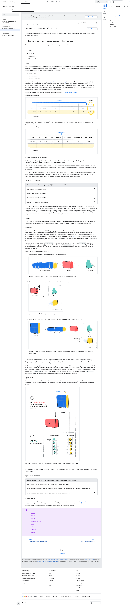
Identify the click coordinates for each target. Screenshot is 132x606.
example (33, 513)
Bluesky (51, 575)
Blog (50, 573)
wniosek (33, 518)
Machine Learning (8, 2)
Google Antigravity (80, 583)
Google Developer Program (28, 573)
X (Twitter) (51, 583)
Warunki (24, 602)
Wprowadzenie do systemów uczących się (23, 10)
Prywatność (30, 602)
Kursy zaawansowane (38, 2)
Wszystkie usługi (86, 596)
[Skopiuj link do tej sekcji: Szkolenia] (33, 228)
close (129, 6)
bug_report (125, 6)
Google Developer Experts (28, 578)
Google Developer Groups (28, 575)
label (32, 524)
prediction (33, 529)
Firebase (78, 578)
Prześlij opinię (92, 29)
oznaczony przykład (36, 521)
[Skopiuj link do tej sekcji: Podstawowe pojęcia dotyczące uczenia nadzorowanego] (74, 41)
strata (73, 236)
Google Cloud (79, 585)
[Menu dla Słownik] (62, 2)
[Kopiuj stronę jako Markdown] (54, 28)
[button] (61, 189)
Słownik (58, 2)
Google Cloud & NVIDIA (27, 583)
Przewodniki (50, 2)
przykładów (52, 82)
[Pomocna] (94, 23)
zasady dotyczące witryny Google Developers (47, 561)
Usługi (35, 22)
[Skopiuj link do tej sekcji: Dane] (30, 63)
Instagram (51, 578)
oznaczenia (70, 82)
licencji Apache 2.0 (89, 559)
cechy (64, 82)
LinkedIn (51, 580)
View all (77, 590)
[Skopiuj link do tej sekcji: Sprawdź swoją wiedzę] (42, 181)
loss (32, 526)
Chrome (78, 575)
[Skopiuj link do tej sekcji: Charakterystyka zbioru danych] (48, 158)
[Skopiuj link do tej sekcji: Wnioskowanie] (37, 499)
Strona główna (5, 10)
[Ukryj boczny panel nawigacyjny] (18, 603)
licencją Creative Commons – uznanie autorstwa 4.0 (58, 559)
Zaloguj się (127, 1)
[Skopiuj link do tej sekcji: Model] (31, 218)
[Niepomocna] (96, 23)
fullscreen (127, 6)
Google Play (78, 588)
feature (33, 515)
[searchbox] (10, 14)
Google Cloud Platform (66, 596)
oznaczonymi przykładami (70, 92)
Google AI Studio (80, 580)
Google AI (77, 596)
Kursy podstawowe (25, 2)
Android (78, 573)
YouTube (51, 585)
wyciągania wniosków (86, 502)
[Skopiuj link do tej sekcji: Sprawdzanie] (36, 378)
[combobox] (103, 1)
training (33, 532)
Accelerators (25, 580)
